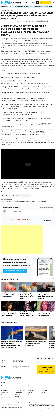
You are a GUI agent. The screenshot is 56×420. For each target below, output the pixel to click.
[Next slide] (54, 6)
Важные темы (6, 6)
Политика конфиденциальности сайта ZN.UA (12, 414)
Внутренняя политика (6, 385)
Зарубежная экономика (21, 388)
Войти (33, 2)
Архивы (3, 358)
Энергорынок (4, 392)
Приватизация (4, 395)
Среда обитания (32, 390)
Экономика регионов (6, 397)
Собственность (45, 395)
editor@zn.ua (16, 367)
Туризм (43, 392)
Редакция (3, 360)
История (43, 388)
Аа (37, 2)
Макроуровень (4, 390)
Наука (29, 385)
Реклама (3, 362)
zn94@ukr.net (31, 364)
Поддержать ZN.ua (45, 2)
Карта (2, 369)
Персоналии (18, 396)
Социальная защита (19, 385)
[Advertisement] (22, 239)
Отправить (47, 220)
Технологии (31, 388)
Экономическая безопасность (19, 393)
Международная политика (7, 388)
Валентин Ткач (30, 345)
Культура (30, 395)
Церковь (30, 392)
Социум (43, 385)
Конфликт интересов (20, 390)
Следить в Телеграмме (16, 271)
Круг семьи (44, 390)
